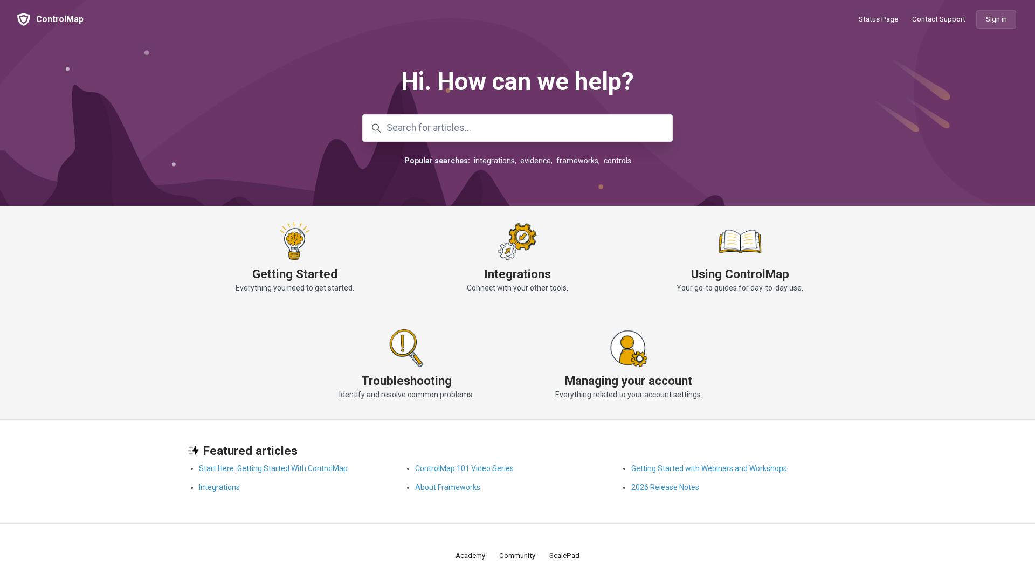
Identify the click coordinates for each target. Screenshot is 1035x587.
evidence (535, 160)
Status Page (878, 19)
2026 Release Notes (665, 487)
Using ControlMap (740, 274)
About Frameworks (447, 487)
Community (517, 555)
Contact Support (938, 19)
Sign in (996, 19)
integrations (494, 160)
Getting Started (294, 274)
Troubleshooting (406, 381)
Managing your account (628, 381)
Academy (470, 555)
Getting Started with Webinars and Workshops (709, 468)
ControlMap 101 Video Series (464, 468)
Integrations (517, 274)
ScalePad (564, 555)
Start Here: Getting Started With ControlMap (273, 468)
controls (617, 160)
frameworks (577, 160)
